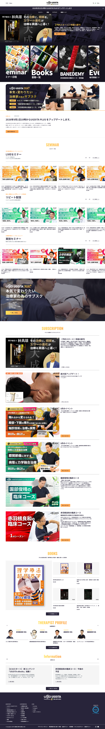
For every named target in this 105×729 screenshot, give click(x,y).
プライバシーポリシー (43, 726)
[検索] (93, 3)
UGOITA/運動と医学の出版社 (17, 726)
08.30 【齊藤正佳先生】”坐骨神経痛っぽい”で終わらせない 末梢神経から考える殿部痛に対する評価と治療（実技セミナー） (71, 270)
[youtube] (98, 727)
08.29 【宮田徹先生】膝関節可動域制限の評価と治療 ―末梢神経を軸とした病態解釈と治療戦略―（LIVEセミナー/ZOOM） (14, 187)
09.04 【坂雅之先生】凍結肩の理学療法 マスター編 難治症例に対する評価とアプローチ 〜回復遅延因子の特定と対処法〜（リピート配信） (14, 229)
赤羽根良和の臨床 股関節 (58, 605)
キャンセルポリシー (78, 726)
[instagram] (96, 727)
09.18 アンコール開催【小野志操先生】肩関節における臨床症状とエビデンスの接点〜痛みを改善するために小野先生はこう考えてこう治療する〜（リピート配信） (71, 229)
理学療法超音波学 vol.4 (58, 579)
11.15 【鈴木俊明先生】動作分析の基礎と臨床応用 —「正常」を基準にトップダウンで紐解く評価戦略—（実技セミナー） (14, 270)
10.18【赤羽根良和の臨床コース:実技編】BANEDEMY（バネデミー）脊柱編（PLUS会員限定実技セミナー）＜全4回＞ (43, 269)
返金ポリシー (65, 726)
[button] (9, 3)
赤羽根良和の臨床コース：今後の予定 (69, 670)
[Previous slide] (86, 157)
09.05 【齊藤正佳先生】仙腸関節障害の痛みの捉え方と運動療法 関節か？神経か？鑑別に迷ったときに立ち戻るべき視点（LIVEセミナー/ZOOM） (43, 187)
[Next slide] (89, 157)
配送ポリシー (88, 726)
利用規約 (71, 726)
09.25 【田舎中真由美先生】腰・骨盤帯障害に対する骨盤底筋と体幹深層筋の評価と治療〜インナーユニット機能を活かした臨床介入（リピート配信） (43, 229)
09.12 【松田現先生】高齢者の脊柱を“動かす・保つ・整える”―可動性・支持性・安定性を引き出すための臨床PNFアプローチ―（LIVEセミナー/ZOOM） (71, 187)
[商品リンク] (15, 173)
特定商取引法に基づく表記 (55, 726)
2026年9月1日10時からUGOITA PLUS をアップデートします (52, 8)
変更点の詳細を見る (12, 131)
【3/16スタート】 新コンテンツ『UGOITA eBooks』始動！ (21, 670)
